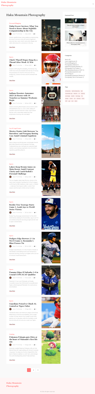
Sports (11, 57)
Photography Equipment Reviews (75, 75)
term (72, 101)
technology (78, 96)
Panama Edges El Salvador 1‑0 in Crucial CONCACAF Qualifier (23, 273)
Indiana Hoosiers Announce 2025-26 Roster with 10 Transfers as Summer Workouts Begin (23, 97)
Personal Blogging (15, 23)
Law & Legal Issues (15, 128)
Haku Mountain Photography (8, 4)
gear (69, 101)
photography (68, 91)
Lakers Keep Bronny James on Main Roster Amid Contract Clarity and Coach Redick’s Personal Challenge (22, 170)
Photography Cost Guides (73, 68)
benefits (72, 96)
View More (12, 47)
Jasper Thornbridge (17, 33)
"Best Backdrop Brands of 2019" (74, 70)
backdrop (79, 98)
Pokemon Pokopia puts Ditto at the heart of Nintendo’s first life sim (23, 339)
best (82, 91)
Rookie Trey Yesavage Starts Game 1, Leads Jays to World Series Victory (22, 207)
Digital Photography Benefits (73, 66)
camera (71, 98)
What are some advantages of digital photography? (75, 26)
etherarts (75, 93)
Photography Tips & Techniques (74, 77)
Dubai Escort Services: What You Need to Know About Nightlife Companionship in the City (23, 28)
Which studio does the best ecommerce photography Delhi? (76, 43)
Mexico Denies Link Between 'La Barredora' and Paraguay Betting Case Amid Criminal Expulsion (23, 133)
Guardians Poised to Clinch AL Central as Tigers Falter (22, 305)
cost (74, 98)
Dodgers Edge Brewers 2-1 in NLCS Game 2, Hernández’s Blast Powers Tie (22, 241)
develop (66, 98)
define (76, 101)
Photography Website (72, 65)
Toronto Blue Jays (68, 93)
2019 (66, 101)
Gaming (11, 334)
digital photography (76, 91)
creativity (83, 93)
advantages (67, 96)
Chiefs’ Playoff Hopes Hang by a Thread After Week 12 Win (23, 61)
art (79, 93)
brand (83, 98)
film (82, 96)
